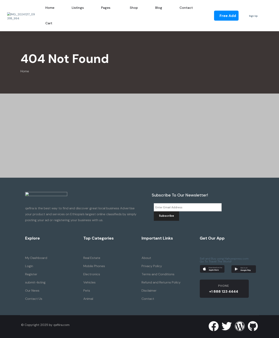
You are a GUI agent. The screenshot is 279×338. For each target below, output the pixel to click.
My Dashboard (36, 258)
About (146, 258)
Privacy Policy (152, 266)
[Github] (253, 326)
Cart (48, 23)
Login (29, 266)
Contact (186, 8)
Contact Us (33, 299)
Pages (105, 8)
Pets (86, 290)
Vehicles (89, 282)
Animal (88, 299)
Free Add (228, 15)
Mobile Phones (94, 266)
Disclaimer (149, 290)
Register (31, 274)
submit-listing (35, 282)
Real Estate (91, 258)
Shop (134, 8)
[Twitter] (227, 326)
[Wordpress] (240, 326)
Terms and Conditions (158, 274)
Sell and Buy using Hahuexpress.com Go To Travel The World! (224, 260)
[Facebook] (214, 326)
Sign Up (253, 16)
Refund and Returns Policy (161, 282)
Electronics (91, 274)
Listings (78, 8)
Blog (158, 8)
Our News (32, 290)
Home (24, 71)
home (49, 8)
